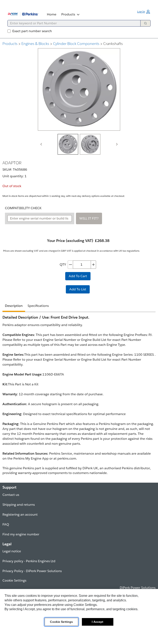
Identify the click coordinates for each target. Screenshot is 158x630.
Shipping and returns (18, 504)
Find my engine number (20, 534)
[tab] (68, 144)
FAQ (5, 524)
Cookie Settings (61, 621)
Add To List (77, 289)
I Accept (97, 621)
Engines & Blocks (35, 43)
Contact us (10, 495)
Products (68, 14)
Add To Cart (78, 276)
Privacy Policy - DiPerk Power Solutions (32, 571)
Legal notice (11, 551)
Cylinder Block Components (76, 43)
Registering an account (20, 514)
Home (51, 14)
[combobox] (72, 23)
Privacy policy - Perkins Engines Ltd (28, 561)
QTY (63, 264)
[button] (144, 11)
